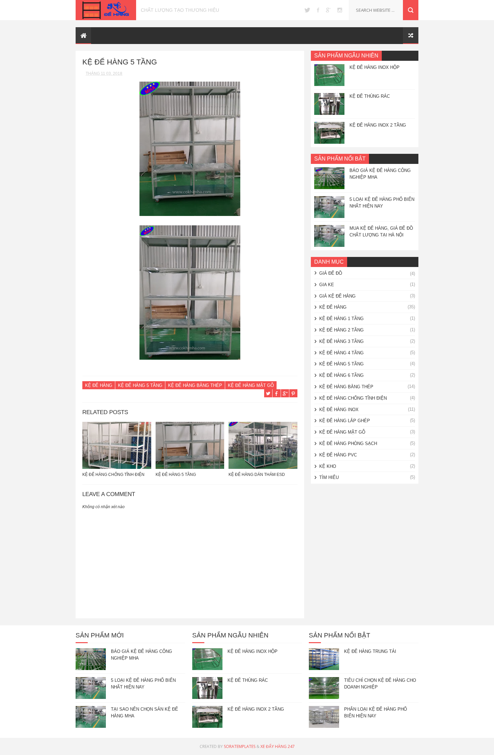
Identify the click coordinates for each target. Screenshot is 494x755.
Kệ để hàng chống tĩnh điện (113, 474)
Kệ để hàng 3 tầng (341, 341)
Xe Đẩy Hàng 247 (277, 746)
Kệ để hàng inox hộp (374, 67)
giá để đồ (330, 273)
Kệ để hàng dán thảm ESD (257, 474)
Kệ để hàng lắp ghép (344, 420)
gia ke (326, 284)
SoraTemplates (239, 746)
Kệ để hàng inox (339, 409)
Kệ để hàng (98, 385)
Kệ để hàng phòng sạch (348, 443)
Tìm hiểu (329, 477)
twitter (307, 10)
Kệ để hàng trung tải (370, 651)
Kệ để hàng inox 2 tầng (377, 125)
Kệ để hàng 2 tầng (341, 329)
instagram (339, 10)
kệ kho (327, 466)
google (328, 10)
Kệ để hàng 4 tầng (341, 352)
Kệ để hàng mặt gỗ (251, 385)
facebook (318, 10)
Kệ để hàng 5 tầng (140, 385)
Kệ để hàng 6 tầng (341, 375)
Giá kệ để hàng (337, 296)
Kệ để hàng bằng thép (195, 385)
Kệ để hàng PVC (338, 454)
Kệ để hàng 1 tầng (341, 318)
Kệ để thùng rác (369, 96)
